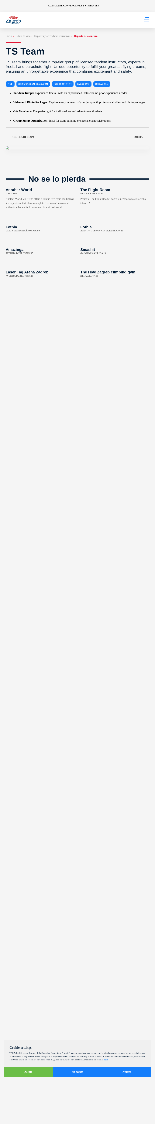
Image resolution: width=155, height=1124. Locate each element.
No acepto (77, 1071)
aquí (106, 1060)
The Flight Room (23, 137)
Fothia (138, 137)
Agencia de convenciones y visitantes (73, 5)
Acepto (28, 1071)
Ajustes (126, 1071)
